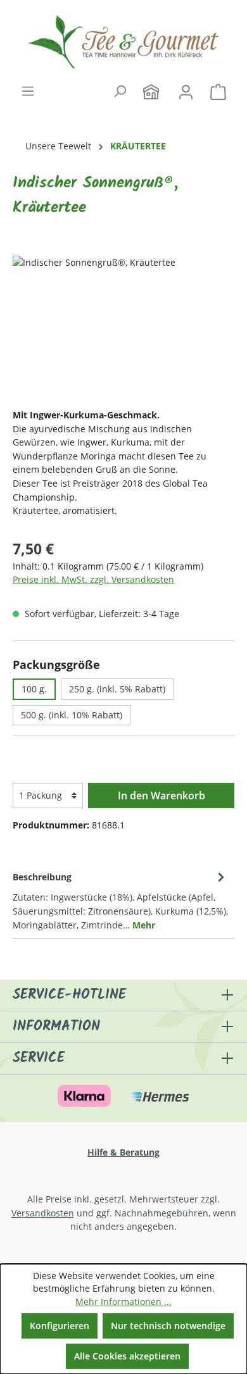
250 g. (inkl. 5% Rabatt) (117, 689)
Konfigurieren (59, 1326)
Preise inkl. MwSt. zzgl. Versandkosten (93, 579)
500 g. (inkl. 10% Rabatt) (71, 715)
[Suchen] (119, 91)
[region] (123, 327)
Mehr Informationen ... (123, 1302)
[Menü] (28, 91)
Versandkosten (42, 1213)
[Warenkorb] (218, 89)
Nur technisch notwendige (168, 1326)
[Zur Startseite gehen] (123, 41)
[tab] (120, 900)
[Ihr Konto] (186, 89)
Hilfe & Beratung (123, 1152)
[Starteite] (151, 89)
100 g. (34, 689)
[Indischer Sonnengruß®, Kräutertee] (123, 327)
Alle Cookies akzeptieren (127, 1356)
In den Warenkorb (161, 796)
